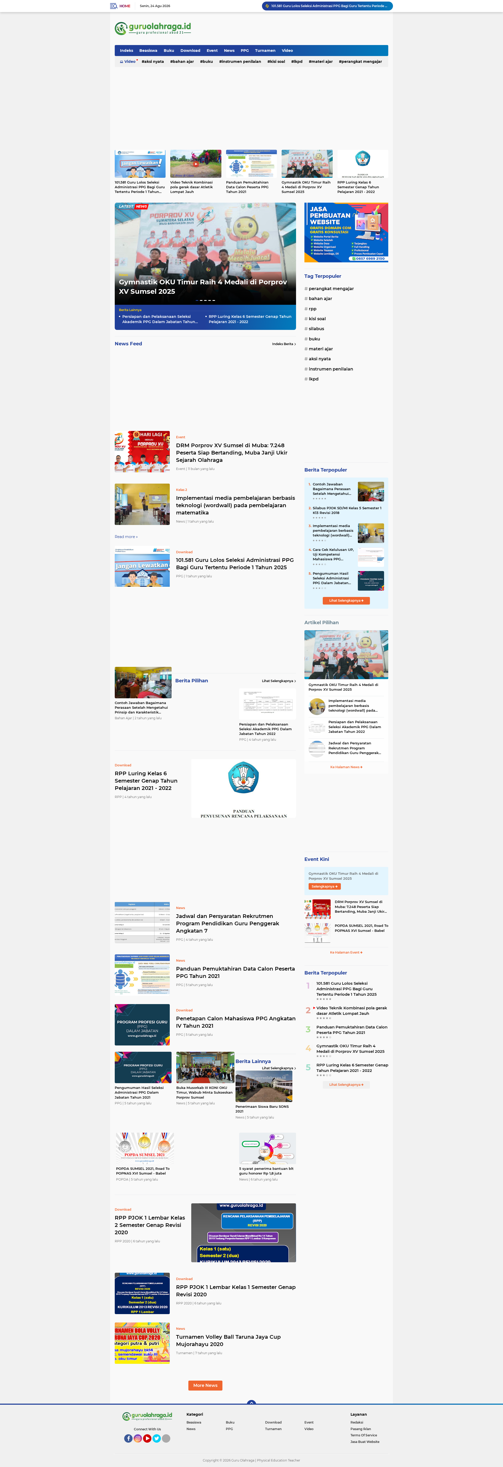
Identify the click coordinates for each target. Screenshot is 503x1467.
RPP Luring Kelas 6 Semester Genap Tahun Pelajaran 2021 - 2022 (358, 187)
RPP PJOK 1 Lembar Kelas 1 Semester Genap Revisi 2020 (236, 1291)
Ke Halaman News (345, 767)
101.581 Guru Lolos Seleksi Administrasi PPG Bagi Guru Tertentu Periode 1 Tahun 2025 (140, 187)
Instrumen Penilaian (241, 61)
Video (287, 50)
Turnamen (265, 50)
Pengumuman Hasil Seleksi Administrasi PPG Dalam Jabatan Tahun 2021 (139, 1092)
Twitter (159, 1445)
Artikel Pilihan (321, 622)
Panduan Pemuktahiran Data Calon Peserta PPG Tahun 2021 (247, 187)
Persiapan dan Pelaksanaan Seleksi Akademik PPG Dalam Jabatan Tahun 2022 (158, 319)
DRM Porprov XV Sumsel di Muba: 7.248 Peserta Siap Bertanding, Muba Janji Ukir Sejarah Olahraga (231, 452)
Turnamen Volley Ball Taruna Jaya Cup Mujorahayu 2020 (228, 1340)
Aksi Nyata (154, 61)
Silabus (316, 328)
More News (205, 1385)
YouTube (150, 1445)
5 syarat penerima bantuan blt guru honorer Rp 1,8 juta (266, 1170)
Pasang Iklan (361, 1429)
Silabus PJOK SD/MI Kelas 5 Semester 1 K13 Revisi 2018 (347, 510)
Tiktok (167, 1445)
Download (190, 50)
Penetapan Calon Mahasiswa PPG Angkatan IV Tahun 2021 (236, 1022)
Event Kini (316, 859)
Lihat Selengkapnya (277, 681)
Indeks (126, 50)
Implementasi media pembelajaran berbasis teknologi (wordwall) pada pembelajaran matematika (235, 505)
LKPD (298, 61)
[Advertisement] (293, 28)
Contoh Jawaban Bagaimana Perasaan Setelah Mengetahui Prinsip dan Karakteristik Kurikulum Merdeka (329, 6)
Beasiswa (148, 50)
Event (212, 50)
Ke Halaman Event (345, 952)
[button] (197, 300)
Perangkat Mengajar (362, 61)
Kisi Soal (277, 61)
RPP (312, 308)
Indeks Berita (282, 344)
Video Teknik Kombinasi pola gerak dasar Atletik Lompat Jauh (191, 187)
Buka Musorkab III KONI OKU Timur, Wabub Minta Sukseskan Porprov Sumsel (204, 1092)
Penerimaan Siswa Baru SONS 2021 (262, 1108)
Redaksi (357, 1422)
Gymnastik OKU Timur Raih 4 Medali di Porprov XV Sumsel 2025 (306, 187)
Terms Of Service (364, 1435)
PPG (245, 50)
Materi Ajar (322, 61)
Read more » (126, 536)
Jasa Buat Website (365, 1442)
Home (124, 6)
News (229, 50)
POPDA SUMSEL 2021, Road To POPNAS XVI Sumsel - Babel (143, 1170)
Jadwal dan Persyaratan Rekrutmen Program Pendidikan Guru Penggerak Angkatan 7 (227, 923)
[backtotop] (251, 1404)
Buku (169, 50)
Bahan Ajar (183, 61)
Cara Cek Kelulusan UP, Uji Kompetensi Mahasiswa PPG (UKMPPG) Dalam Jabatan (333, 554)
